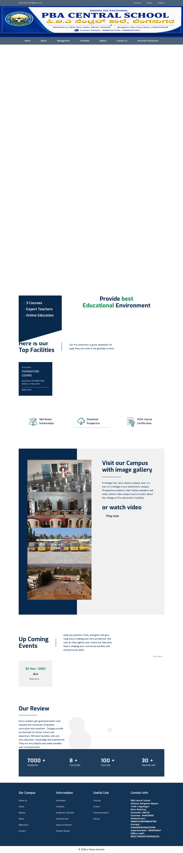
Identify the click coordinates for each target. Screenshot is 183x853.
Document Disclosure (148, 40)
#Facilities (26, 367)
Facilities (60, 806)
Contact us (122, 40)
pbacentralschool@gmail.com (30, 3)
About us (23, 800)
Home (27, 40)
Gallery (103, 40)
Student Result (63, 831)
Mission (22, 812)
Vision (21, 806)
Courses (97, 800)
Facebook (137, 3)
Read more (27, 390)
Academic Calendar (65, 812)
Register (161, 3)
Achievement (62, 818)
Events (96, 806)
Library (96, 818)
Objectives (23, 825)
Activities (84, 40)
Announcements (101, 812)
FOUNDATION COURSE (30, 373)
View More (158, 656)
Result (149, 3)
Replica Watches (138, 842)
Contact (22, 831)
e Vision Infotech (96, 849)
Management (63, 40)
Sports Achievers (64, 825)
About (44, 40)
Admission (61, 800)
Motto (21, 818)
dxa (35, 674)
